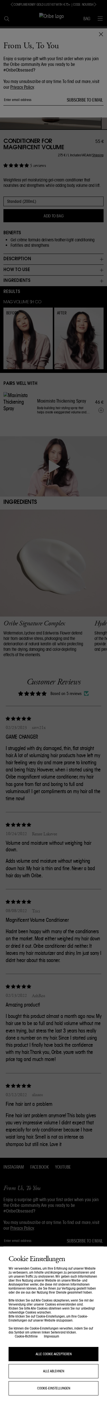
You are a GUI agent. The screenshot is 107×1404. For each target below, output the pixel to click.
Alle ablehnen (53, 1371)
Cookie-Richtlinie (26, 1336)
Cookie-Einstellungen (53, 1388)
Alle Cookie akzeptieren (54, 1354)
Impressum (51, 1336)
